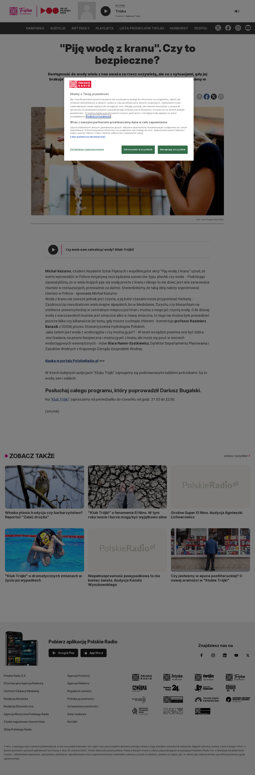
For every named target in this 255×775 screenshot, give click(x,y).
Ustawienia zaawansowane (87, 149)
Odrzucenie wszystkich (138, 149)
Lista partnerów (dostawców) (87, 136)
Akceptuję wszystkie (172, 149)
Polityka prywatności (98, 116)
